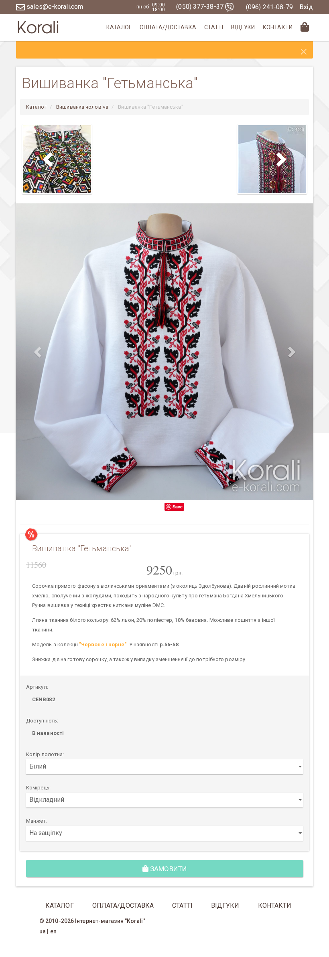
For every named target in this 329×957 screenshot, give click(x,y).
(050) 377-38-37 (200, 6)
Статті (213, 27)
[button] (38, 351)
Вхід (306, 7)
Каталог (119, 27)
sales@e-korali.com (54, 6)
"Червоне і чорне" (103, 644)
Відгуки (243, 27)
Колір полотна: (45, 754)
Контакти (277, 27)
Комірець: (38, 788)
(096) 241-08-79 (269, 7)
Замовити (167, 869)
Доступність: (42, 721)
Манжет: (36, 821)
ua (42, 931)
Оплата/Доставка (168, 27)
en (53, 931)
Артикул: (37, 687)
